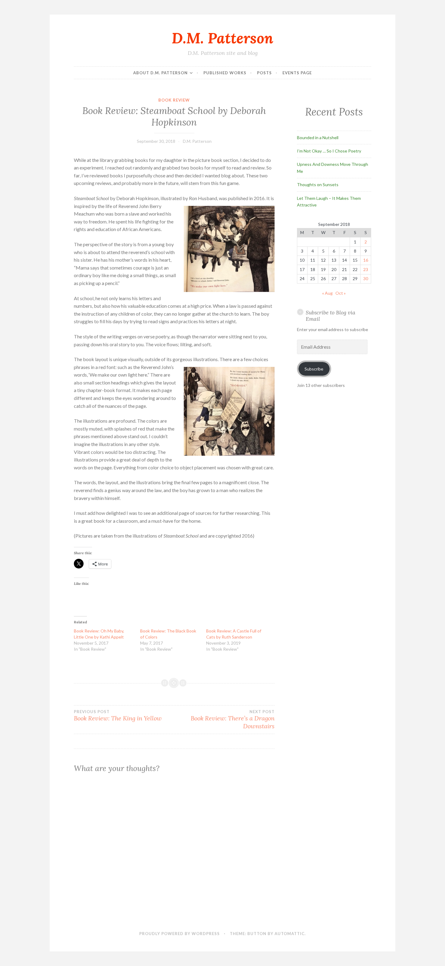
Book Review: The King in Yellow (118, 715)
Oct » (340, 293)
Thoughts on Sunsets (317, 184)
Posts (264, 72)
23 (365, 269)
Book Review (174, 100)
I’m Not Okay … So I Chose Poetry (329, 150)
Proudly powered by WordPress (179, 933)
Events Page (297, 72)
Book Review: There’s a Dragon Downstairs (232, 719)
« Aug (327, 293)
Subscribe (314, 368)
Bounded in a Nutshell (317, 137)
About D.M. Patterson (160, 72)
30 (365, 278)
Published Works (224, 72)
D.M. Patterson (222, 38)
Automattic (290, 933)
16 (365, 260)
